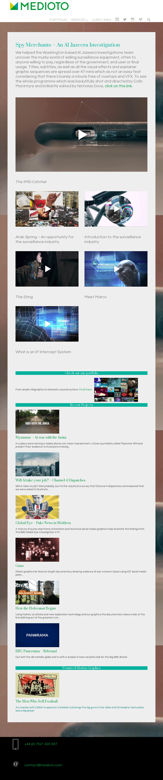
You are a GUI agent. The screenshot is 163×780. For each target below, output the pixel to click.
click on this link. (119, 86)
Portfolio (58, 19)
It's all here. (85, 389)
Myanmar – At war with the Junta (41, 437)
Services (78, 19)
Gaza (19, 566)
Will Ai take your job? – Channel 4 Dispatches (50, 480)
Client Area (101, 19)
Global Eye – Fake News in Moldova (43, 523)
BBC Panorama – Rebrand (36, 651)
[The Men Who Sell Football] (37, 685)
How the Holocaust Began (36, 608)
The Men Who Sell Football (37, 701)
